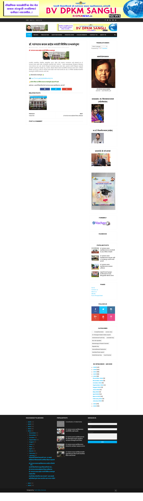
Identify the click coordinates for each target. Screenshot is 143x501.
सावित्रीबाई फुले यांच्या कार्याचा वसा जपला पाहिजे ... (42, 479)
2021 (94, 404)
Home (27, 20)
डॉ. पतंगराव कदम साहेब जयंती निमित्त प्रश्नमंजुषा (36, 105)
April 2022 (96, 394)
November (32, 435)
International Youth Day (98, 337)
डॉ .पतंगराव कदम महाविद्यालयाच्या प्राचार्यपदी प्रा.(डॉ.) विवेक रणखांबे (107, 250)
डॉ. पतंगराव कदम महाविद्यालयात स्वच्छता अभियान (106, 266)
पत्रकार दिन (32, 474)
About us (103, 35)
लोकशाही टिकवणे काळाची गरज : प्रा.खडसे (40, 457)
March (31, 451)
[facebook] (105, 20)
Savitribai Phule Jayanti (98, 352)
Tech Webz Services (40, 490)
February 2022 (97, 398)
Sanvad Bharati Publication (99, 349)
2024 (95, 372)
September (33, 440)
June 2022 (96, 389)
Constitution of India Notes (74, 422)
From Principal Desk (97, 295)
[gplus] (110, 20)
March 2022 (96, 396)
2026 (95, 367)
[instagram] (113, 20)
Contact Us (39, 20)
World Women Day (97, 355)
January (32, 455)
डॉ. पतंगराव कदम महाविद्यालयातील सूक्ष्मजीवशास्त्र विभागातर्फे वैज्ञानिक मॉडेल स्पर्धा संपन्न (75, 453)
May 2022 (96, 392)
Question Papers (57, 35)
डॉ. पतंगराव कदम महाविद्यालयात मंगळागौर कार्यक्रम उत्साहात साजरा (75, 445)
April (30, 449)
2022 (95, 376)
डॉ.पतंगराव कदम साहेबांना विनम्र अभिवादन (40, 469)
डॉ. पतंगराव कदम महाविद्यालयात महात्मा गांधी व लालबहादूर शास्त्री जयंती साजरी (107, 258)
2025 (95, 369)
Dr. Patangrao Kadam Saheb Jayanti (59, 47)
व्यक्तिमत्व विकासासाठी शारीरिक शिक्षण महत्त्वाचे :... (42, 460)
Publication (45, 35)
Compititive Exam (99, 332)
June (31, 444)
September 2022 (98, 385)
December (32, 433)
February (32, 453)
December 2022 (98, 378)
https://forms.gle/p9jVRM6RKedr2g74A (41, 78)
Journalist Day (110, 337)
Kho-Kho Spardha (96, 340)
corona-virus (109, 332)
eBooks (35, 35)
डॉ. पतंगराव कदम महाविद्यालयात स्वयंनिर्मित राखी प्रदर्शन (74, 430)
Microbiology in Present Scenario (100, 343)
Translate (104, 48)
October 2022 (97, 383)
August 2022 (97, 387)
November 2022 (98, 380)
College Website (82, 35)
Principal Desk (69, 35)
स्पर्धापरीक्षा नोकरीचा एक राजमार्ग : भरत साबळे (41, 476)
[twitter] (107, 20)
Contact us (93, 35)
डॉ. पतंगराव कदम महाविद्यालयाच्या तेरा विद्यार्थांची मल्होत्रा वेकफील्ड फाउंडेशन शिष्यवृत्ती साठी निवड (75, 438)
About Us (32, 20)
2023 (95, 374)
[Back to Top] (116, 490)
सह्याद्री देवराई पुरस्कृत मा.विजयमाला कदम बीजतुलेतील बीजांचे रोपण (107, 273)
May (30, 446)
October (32, 437)
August (31, 442)
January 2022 (97, 401)
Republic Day (95, 346)
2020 (95, 406)
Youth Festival (107, 355)
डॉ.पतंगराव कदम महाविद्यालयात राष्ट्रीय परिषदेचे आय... (42, 464)
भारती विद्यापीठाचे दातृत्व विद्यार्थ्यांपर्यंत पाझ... (41, 467)
